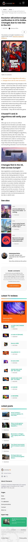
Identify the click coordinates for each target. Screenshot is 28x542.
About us (3, 510)
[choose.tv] (8, 3)
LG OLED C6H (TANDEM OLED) (17, 326)
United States (7, 473)
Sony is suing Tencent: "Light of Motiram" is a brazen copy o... (18, 225)
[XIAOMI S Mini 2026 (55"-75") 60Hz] (6, 379)
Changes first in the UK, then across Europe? (14, 80)
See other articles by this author (17, 261)
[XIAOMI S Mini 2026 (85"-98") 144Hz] (6, 370)
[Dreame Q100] (6, 362)
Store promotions (6, 504)
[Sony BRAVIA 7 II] (6, 353)
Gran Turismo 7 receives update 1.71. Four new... (17, 414)
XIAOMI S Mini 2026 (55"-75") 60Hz (16, 378)
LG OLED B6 (14, 387)
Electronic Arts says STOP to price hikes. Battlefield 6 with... (18, 239)
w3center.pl (23, 530)
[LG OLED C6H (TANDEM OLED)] (6, 327)
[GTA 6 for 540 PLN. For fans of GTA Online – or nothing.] (6, 211)
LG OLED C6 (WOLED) (17, 334)
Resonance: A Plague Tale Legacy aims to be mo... (18, 435)
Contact (3, 507)
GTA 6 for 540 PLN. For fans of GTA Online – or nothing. (19, 210)
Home (5, 9)
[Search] (20, 3)
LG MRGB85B (14, 396)
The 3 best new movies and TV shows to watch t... (18, 446)
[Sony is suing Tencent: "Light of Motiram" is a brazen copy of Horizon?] (6, 225)
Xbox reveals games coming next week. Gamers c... (17, 425)
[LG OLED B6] (6, 388)
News (10, 9)
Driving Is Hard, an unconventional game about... (17, 457)
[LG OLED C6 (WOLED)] (6, 335)
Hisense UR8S (15, 343)
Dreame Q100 (15, 361)
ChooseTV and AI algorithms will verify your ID (14, 78)
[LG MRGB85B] (6, 397)
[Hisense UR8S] (6, 344)
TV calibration (5, 501)
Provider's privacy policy (14, 281)
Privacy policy (23, 538)
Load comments (14, 286)
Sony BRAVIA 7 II (15, 352)
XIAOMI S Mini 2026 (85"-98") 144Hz (16, 370)
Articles (3, 499)
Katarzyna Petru (14, 28)
